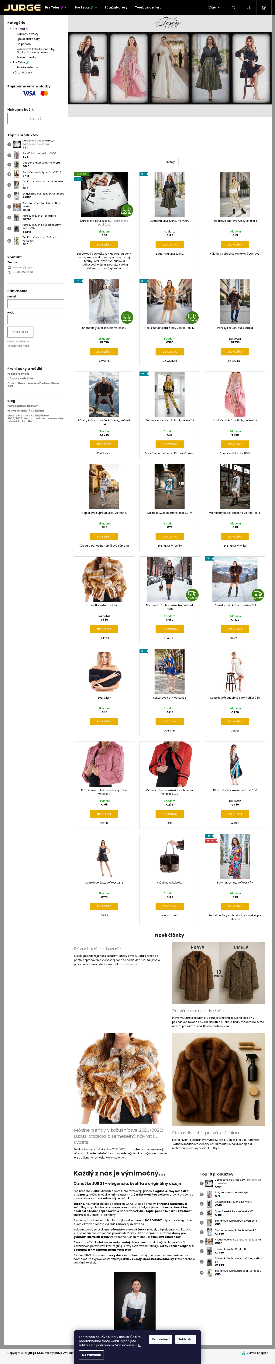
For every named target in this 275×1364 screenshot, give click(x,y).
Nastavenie (91, 1355)
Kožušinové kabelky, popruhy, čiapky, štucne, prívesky (36, 50)
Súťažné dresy (22, 72)
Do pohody (24, 44)
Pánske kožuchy (27, 67)
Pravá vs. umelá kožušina (25, 410)
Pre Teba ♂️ (21, 62)
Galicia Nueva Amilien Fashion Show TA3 (33, 385)
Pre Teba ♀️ (21, 29)
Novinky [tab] (170, 162)
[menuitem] (56, 7)
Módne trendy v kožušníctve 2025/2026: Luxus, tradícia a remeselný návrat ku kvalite (35, 418)
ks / (35, 118)
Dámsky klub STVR (20, 378)
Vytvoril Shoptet (257, 1353)
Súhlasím (186, 1339)
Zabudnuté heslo (18, 346)
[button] (83, 83)
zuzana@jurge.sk (24, 267)
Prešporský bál (18, 373)
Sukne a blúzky (26, 57)
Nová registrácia (18, 341)
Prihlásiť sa (20, 332)
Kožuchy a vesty (27, 34)
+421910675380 (23, 272)
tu (139, 1345)
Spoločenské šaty (28, 39)
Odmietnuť (161, 1339)
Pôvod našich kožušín (23, 406)
